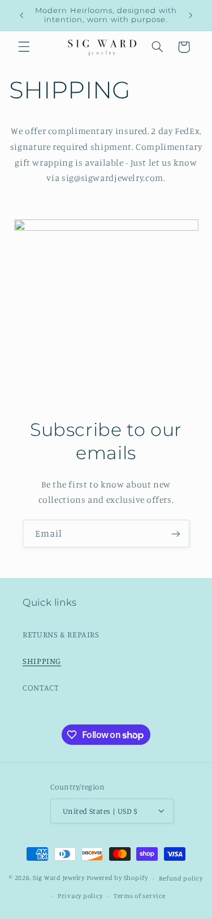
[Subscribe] (176, 533)
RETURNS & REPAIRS (61, 634)
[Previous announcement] (21, 15)
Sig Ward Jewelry (59, 878)
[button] (24, 47)
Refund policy (181, 878)
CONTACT (40, 687)
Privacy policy (80, 896)
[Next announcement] (190, 15)
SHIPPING (42, 661)
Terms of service (140, 896)
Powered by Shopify (117, 878)
